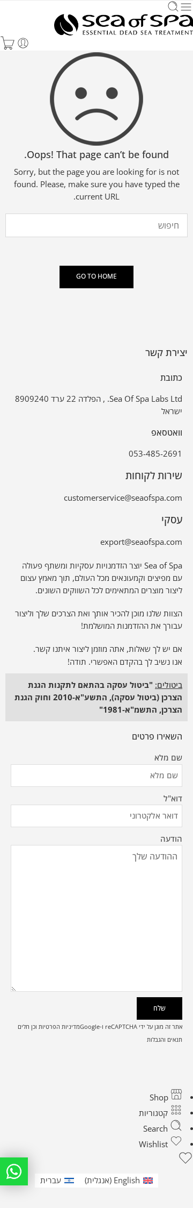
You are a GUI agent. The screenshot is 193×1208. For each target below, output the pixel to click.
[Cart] (7, 43)
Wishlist (154, 1144)
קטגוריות (154, 1113)
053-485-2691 (155, 454)
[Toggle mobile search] (173, 7)
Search (156, 1129)
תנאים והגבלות (164, 1039)
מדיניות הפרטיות (59, 1026)
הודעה (171, 839)
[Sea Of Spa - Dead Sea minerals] (123, 24)
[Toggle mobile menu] (186, 7)
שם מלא (168, 757)
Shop (160, 1097)
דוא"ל (173, 798)
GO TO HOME (96, 276)
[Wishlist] (96, 1159)
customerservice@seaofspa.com (123, 498)
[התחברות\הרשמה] (23, 43)
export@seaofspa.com (141, 542)
